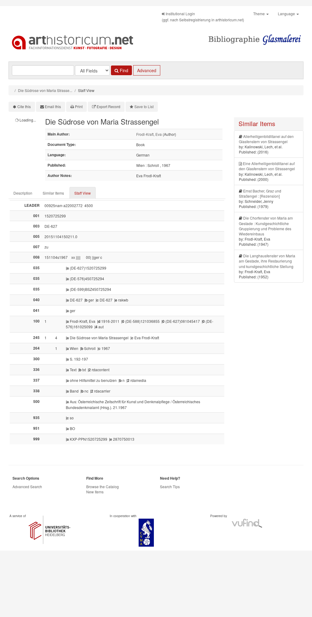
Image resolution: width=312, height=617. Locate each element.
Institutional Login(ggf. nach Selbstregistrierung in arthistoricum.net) (203, 16)
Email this (53, 106)
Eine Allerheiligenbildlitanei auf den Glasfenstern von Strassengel (267, 166)
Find (123, 70)
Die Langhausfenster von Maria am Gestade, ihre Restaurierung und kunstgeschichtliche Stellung (267, 261)
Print (79, 106)
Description (22, 193)
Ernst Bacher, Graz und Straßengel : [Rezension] (260, 193)
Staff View (82, 193)
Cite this (24, 106)
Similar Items (53, 193)
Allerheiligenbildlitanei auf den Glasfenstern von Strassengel (266, 139)
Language (287, 13)
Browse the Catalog (102, 486)
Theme (259, 13)
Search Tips (170, 486)
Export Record (108, 106)
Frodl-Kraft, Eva (149, 134)
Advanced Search (27, 486)
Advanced (146, 70)
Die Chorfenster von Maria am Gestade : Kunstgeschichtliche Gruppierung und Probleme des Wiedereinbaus (266, 225)
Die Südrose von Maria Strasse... (45, 90)
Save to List (144, 106)
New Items (95, 491)
